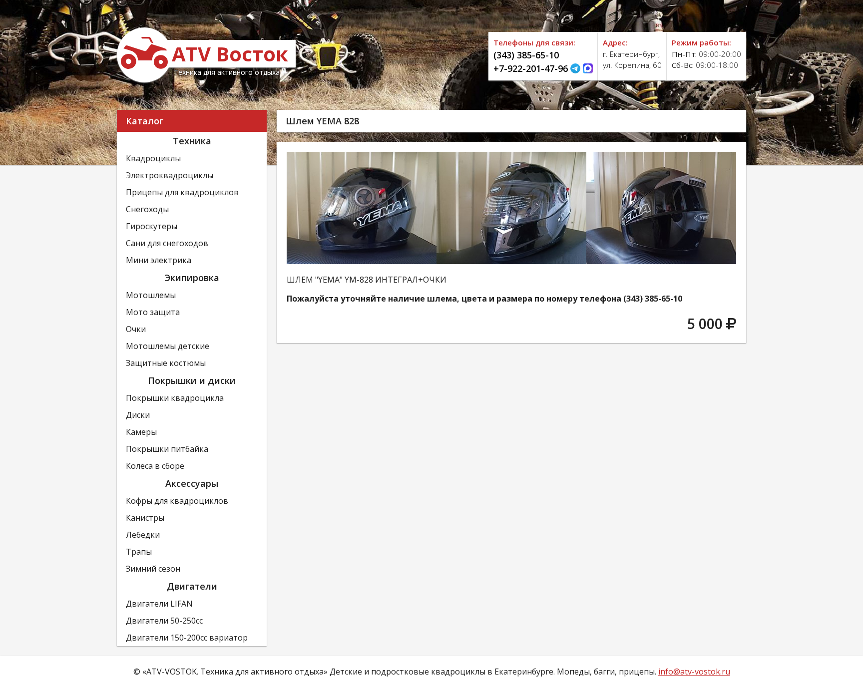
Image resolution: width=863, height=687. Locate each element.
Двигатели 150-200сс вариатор (187, 637)
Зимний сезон (153, 568)
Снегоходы (147, 209)
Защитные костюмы (166, 362)
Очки (136, 329)
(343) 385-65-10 (526, 55)
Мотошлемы (151, 295)
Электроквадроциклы (169, 175)
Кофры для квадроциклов (177, 500)
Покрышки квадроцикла (175, 397)
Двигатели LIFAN (159, 603)
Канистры (145, 517)
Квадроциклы (153, 158)
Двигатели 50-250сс (164, 620)
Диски (138, 414)
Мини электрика (158, 260)
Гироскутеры (151, 226)
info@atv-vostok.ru (694, 671)
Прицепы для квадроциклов (182, 192)
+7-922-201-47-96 (530, 68)
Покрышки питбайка (167, 448)
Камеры (141, 431)
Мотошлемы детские (167, 346)
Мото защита (153, 312)
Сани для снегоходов (167, 243)
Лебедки (143, 534)
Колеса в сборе (155, 465)
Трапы (139, 551)
